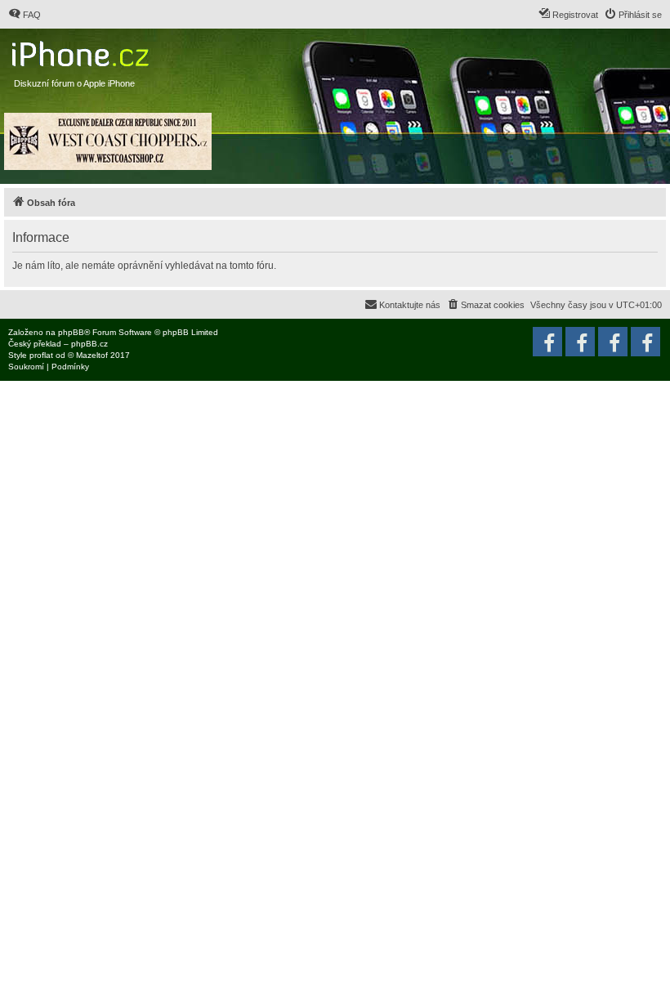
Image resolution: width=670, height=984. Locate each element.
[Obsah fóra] (82, 50)
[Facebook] (645, 341)
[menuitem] (24, 15)
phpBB (71, 332)
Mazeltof (92, 355)
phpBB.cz (89, 343)
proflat (41, 355)
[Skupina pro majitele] (613, 341)
